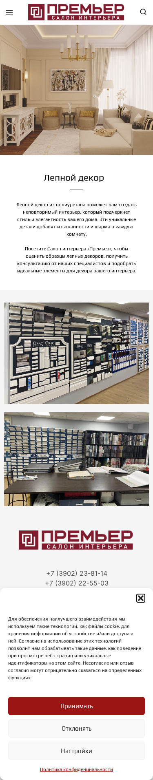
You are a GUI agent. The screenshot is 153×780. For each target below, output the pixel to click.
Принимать (76, 706)
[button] (141, 598)
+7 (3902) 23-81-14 (76, 573)
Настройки (76, 750)
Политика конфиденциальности (76, 769)
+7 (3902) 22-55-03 (77, 583)
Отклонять (76, 728)
